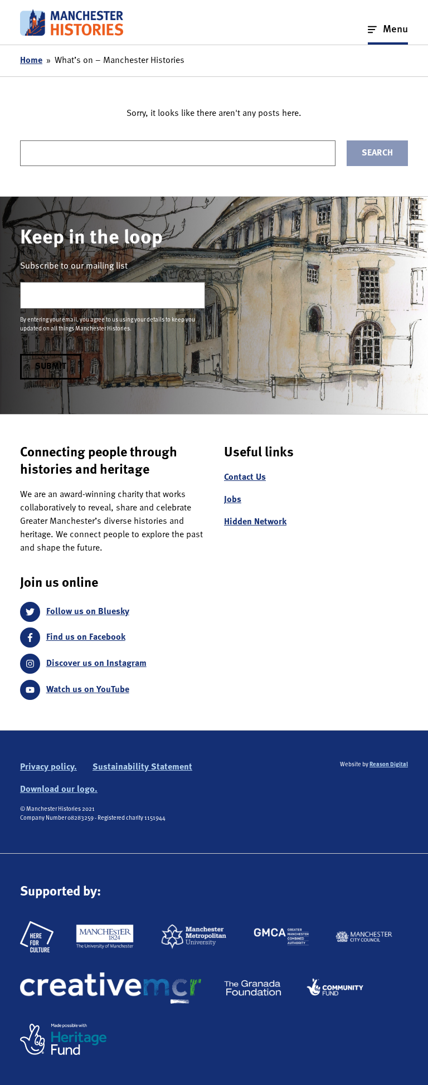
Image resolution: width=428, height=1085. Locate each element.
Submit (50, 366)
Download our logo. (59, 789)
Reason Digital (388, 765)
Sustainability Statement (142, 767)
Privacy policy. (48, 767)
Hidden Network (255, 522)
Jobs (232, 499)
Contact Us (245, 477)
